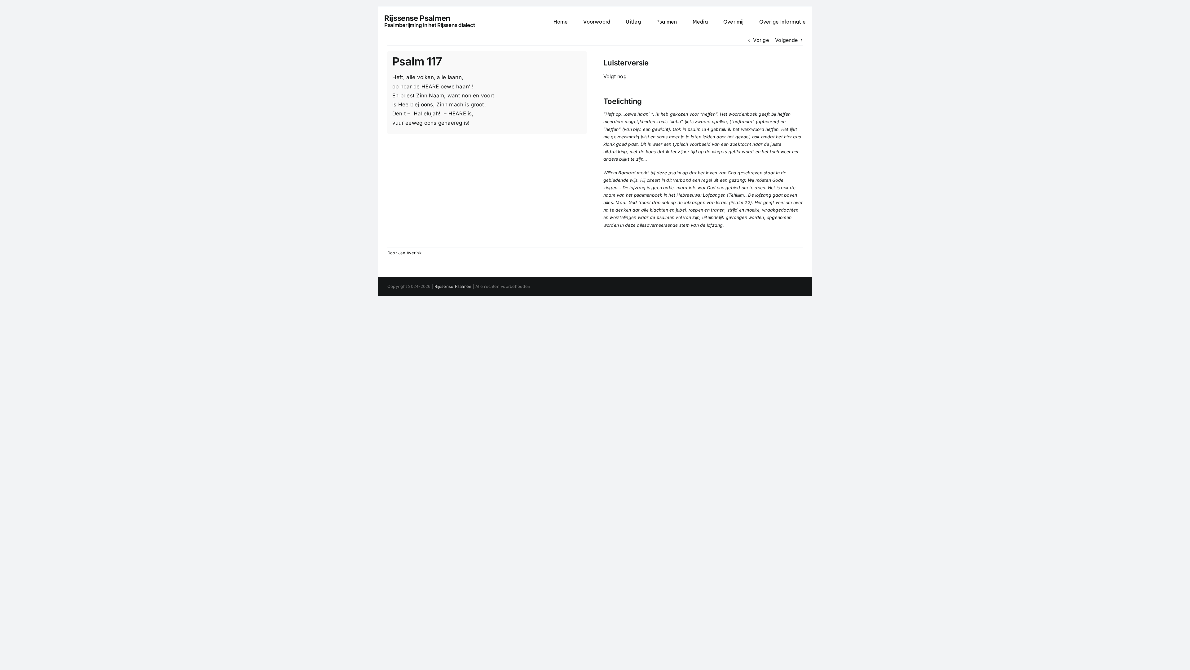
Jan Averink (409, 252)
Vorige (761, 40)
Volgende (786, 40)
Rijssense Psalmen (452, 286)
